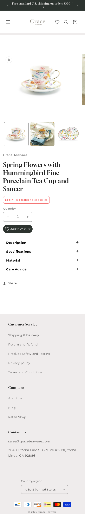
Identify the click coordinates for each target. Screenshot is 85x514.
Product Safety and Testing (29, 354)
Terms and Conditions (25, 372)
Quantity (9, 208)
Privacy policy (19, 363)
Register (22, 199)
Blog (12, 408)
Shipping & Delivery (23, 335)
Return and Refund (23, 344)
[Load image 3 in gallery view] (69, 134)
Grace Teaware (47, 511)
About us (15, 398)
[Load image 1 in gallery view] (16, 134)
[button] (8, 22)
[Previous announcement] (7, 5)
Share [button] (12, 283)
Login (9, 199)
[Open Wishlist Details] (57, 22)
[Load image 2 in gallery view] (42, 134)
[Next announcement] (77, 5)
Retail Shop (17, 417)
